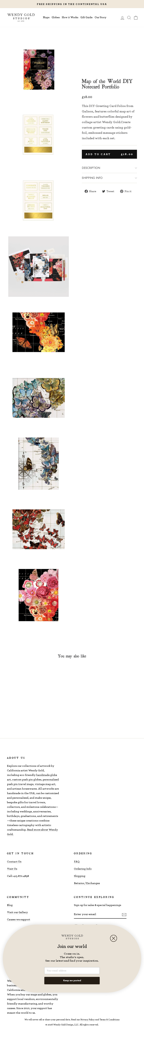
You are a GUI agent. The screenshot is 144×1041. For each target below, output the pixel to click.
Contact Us (14, 861)
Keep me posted (72, 980)
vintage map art (45, 784)
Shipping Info (92, 178)
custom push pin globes (26, 779)
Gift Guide (86, 17)
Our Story (100, 17)
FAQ (77, 861)
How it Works (70, 17)
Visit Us (12, 868)
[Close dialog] (113, 938)
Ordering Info (83, 868)
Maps (46, 17)
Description (91, 168)
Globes (56, 17)
